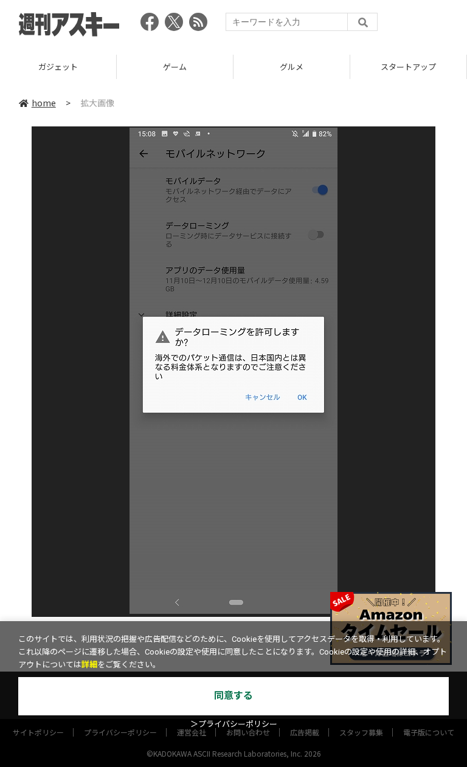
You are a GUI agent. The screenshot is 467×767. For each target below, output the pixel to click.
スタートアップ (408, 66)
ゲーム (175, 66)
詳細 (89, 664)
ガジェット (58, 66)
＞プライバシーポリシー (233, 724)
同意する (233, 695)
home (44, 103)
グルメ (291, 66)
